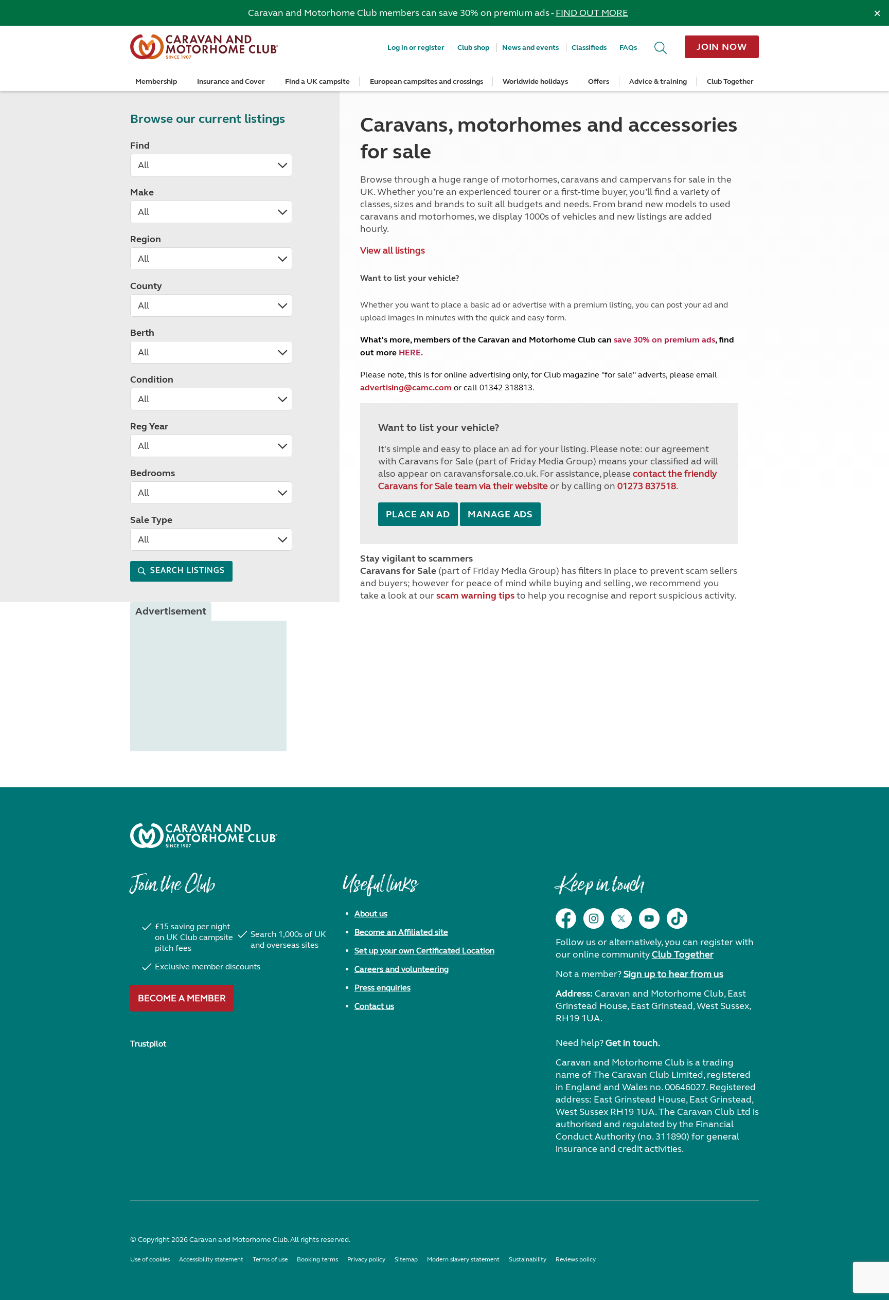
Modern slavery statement (463, 1259)
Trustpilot (148, 1044)
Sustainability (527, 1259)
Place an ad (418, 514)
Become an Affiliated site (401, 932)
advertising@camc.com (406, 387)
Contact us (374, 1006)
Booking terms (317, 1259)
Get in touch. (633, 1043)
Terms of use (270, 1259)
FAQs (628, 47)
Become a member (182, 998)
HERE (410, 352)
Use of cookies (150, 1259)
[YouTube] (649, 918)
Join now (722, 46)
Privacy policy (366, 1259)
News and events (530, 47)
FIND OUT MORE (592, 13)
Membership (156, 81)
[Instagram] (593, 918)
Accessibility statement (211, 1259)
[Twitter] (621, 918)
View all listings (392, 250)
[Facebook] (566, 918)
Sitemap (406, 1259)
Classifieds (589, 47)
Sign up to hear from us (673, 974)
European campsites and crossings (426, 81)
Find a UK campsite (317, 81)
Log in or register (415, 47)
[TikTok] (677, 918)
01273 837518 (646, 486)
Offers (598, 81)
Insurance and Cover (231, 81)
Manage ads (500, 514)
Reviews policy (576, 1259)
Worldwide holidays (535, 81)
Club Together (730, 81)
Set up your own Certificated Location (424, 950)
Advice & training (658, 81)
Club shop (473, 47)
